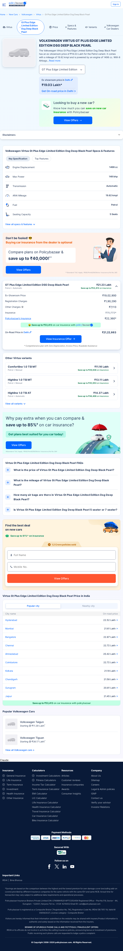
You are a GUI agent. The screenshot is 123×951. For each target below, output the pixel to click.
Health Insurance (15, 793)
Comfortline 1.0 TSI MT (22, 366)
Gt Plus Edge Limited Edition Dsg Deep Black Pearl (29, 27)
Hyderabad (11, 620)
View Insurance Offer (59, 338)
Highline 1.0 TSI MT (20, 379)
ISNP (93, 793)
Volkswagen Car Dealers (113, 27)
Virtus (38, 14)
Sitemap (95, 780)
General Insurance (16, 775)
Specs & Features (71, 27)
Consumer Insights (71, 793)
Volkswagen (26, 14)
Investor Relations (100, 807)
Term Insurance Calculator (45, 789)
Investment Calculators (48, 775)
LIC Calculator (39, 798)
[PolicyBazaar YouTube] (72, 866)
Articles (65, 775)
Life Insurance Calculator (45, 802)
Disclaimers (9, 134)
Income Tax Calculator (43, 784)
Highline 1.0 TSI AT (19, 392)
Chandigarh (11, 679)
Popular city (33, 605)
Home (2, 14)
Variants (93, 27)
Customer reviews (71, 780)
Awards (65, 789)
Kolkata (9, 670)
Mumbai (9, 628)
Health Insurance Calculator (46, 807)
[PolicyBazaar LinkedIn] (65, 866)
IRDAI (4, 880)
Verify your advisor (101, 802)
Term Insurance (15, 784)
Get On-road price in (57, 91)
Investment (12, 789)
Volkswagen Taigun (32, 722)
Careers (95, 784)
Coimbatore (11, 662)
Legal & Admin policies (103, 789)
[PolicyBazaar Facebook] (49, 866)
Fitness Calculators (46, 780)
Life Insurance (14, 780)
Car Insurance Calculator (45, 816)
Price (55, 27)
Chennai (9, 645)
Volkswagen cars (23, 750)
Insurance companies (73, 784)
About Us (96, 775)
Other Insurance (15, 798)
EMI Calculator (39, 793)
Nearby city (88, 605)
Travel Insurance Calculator (46, 811)
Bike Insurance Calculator (45, 820)
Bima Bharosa (16, 880)
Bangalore (10, 637)
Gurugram (10, 687)
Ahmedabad (11, 654)
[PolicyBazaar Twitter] (57, 866)
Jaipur (8, 696)
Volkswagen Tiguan (32, 737)
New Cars (13, 14)
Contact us (96, 798)
